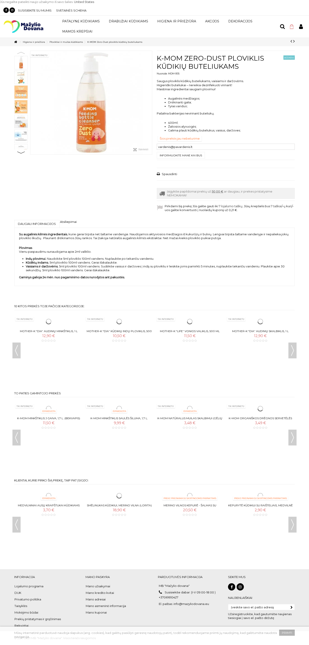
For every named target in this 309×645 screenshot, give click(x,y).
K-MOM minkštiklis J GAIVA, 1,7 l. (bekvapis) (48, 418)
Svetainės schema (71, 10)
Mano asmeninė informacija (106, 606)
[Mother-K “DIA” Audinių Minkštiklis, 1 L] (48, 321)
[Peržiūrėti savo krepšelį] (291, 27)
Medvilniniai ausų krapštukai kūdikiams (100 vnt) (49, 507)
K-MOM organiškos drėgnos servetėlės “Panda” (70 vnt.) (260, 420)
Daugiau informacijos (37, 224)
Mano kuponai (96, 612)
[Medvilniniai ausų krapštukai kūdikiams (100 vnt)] (48, 495)
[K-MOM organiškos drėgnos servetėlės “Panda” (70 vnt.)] (260, 408)
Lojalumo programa (28, 586)
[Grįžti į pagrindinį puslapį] (15, 42)
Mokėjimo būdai (26, 612)
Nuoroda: (162, 73)
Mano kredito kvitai (100, 593)
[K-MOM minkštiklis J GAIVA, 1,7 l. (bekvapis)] (48, 408)
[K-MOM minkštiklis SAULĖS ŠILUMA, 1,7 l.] (119, 408)
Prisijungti (301, 27)
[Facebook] (6, 10)
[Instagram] (12, 10)
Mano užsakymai (98, 586)
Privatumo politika (27, 599)
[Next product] (294, 41)
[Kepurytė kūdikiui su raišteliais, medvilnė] (260, 495)
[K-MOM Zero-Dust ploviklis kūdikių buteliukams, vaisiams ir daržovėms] (91, 103)
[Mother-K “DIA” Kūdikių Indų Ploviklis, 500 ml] (119, 321)
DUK (17, 593)
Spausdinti (169, 174)
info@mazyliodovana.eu (191, 604)
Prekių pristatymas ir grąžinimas (37, 619)
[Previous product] (291, 41)
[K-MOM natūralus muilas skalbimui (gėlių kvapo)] (190, 408)
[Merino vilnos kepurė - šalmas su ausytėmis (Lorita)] (190, 495)
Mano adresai (96, 599)
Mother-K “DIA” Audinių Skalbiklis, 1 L (260, 331)
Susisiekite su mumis (35, 10)
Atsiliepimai (68, 222)
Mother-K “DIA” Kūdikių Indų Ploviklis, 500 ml (119, 332)
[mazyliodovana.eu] (23, 26)
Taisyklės (20, 606)
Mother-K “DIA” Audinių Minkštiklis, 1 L (49, 331)
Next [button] (21, 152)
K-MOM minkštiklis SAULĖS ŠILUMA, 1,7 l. (119, 418)
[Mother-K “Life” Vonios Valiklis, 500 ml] (190, 321)
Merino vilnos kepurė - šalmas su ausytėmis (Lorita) (190, 507)
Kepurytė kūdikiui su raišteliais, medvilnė (260, 505)
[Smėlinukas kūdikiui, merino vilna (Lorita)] (119, 495)
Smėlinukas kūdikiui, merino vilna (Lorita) (119, 505)
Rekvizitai (21, 625)
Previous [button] (21, 53)
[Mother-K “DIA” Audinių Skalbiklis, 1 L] (260, 321)
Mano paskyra (98, 577)
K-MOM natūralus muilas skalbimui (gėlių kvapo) (189, 420)
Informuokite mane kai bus (181, 155)
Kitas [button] (150, 103)
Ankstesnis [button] (33, 103)
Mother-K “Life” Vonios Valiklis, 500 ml (190, 331)
